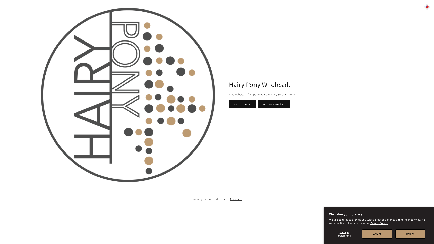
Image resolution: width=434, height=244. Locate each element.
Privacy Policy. (379, 223)
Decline (410, 234)
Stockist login (242, 104)
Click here (236, 199)
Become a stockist (273, 104)
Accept (377, 234)
